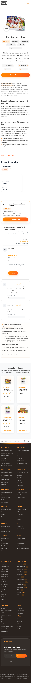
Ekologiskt (21, 489)
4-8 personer (8, 65)
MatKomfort (6, 41)
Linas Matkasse (5, 566)
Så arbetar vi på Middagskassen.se (12, 324)
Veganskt (3, 495)
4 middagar (23, 65)
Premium (4, 506)
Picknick (3, 541)
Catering (3, 514)
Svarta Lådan (4, 584)
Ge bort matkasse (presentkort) (6, 616)
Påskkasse (19, 517)
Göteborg (19, 621)
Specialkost (21, 470)
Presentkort (20, 551)
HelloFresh (4, 564)
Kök (18, 523)
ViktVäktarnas (20, 460)
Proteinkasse (4, 517)
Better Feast (4, 571)
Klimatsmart (21, 497)
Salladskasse (4, 551)
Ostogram (4, 592)
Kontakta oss (4, 631)
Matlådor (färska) (5, 463)
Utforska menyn (16, 75)
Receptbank (4, 619)
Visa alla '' (6, 450)
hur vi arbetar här (10, 352)
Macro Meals (4, 576)
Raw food (19, 458)
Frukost (4, 523)
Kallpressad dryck (5, 531)
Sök (18, 541)
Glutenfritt (19, 477)
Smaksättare (4, 543)
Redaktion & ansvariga (23, 676)
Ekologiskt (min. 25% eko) (6, 476)
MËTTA (3, 589)
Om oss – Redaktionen (7, 626)
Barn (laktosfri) (5, 482)
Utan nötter (20, 485)
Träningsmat (4, 574)
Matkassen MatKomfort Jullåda (17, 298)
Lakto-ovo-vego (5, 497)
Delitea (3, 597)
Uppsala (19, 626)
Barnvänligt (15, 41)
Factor (3, 579)
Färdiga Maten (5, 581)
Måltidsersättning (5, 455)
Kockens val (4, 458)
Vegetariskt (5, 489)
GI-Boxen (3, 594)
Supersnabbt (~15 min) (15, 48)
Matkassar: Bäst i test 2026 (6, 611)
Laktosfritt (19, 475)
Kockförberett (11, 44)
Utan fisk (19, 480)
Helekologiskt (20, 495)
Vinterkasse (20, 514)
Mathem (3, 602)
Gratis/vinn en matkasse (23, 548)
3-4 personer (20, 610)
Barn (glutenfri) (5, 479)
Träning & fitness (22, 463)
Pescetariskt (4, 502)
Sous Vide (3, 460)
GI (17, 455)
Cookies (24, 678)
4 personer (4, 169)
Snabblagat (21, 44)
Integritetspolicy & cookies (6, 623)
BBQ (18, 512)
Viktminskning (22, 448)
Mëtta (20, 590)
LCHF (18, 453)
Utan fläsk (19, 483)
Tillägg (4, 535)
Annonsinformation (6, 629)
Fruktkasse (4, 548)
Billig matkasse (20, 543)
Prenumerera (21, 655)
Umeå (18, 629)
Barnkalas (4, 484)
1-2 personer (20, 608)
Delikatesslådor (21, 546)
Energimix (3, 546)
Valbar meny (4, 512)
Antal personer (6, 166)
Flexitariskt (4, 500)
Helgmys (19, 519)
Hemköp (3, 599)
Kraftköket (4, 587)
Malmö (18, 624)
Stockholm (19, 619)
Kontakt (19, 678)
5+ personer (20, 613)
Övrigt (19, 535)
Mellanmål (3, 529)
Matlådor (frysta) (7, 465)
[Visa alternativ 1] (15, 194)
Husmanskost (25, 41)
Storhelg (20, 506)
